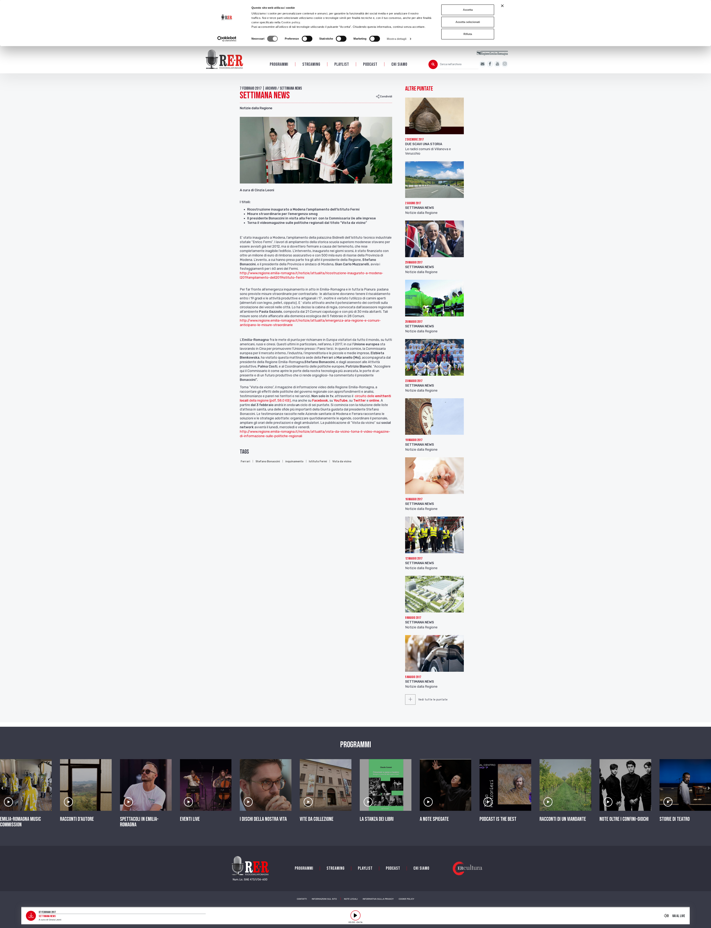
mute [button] (666, 915)
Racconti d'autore (77, 819)
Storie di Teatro (675, 819)
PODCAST (370, 64)
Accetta (468, 9)
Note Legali (351, 899)
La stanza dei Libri (377, 819)
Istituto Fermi (318, 461)
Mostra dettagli (397, 38)
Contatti (302, 899)
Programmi (279, 64)
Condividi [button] (385, 96)
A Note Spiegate (434, 819)
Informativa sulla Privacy (378, 899)
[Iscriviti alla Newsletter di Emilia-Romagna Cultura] (482, 64)
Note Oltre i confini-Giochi (624, 819)
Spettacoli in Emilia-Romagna (139, 821)
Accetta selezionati (467, 22)
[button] (2, 788)
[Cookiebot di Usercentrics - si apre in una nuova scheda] (227, 39)
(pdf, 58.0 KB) (280, 400)
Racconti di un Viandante (563, 819)
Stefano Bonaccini (268, 461)
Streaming (311, 64)
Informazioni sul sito (324, 899)
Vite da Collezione (316, 819)
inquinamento (294, 461)
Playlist (341, 64)
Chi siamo (399, 64)
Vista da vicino (341, 461)
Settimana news (419, 622)
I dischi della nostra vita (263, 819)
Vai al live (678, 916)
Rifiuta (467, 34)
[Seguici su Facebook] (490, 64)
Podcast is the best (498, 819)
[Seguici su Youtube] (497, 64)
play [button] (355, 915)
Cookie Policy (406, 899)
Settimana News (419, 208)
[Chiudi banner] (502, 5)
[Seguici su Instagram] (504, 64)
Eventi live (190, 819)
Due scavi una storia (423, 144)
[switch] (307, 39)
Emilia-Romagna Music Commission (20, 821)
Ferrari (245, 461)
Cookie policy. (291, 22)
